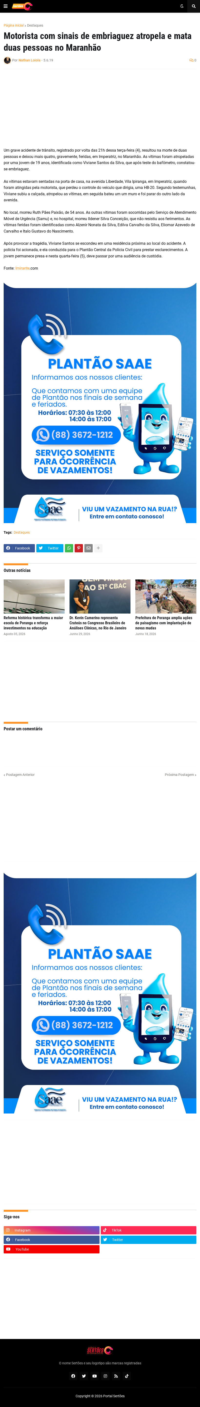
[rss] (116, 1376)
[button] (5, 6)
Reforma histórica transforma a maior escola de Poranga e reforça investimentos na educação (33, 623)
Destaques (35, 25)
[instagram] (105, 1376)
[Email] (88, 548)
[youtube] (94, 1376)
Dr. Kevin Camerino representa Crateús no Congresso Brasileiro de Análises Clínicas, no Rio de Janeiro (98, 623)
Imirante (22, 268)
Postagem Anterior (20, 775)
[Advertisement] (95, 108)
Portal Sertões (114, 1396)
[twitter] (84, 1376)
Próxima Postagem (179, 775)
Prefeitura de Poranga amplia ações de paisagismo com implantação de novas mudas (163, 623)
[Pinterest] (79, 548)
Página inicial (14, 25)
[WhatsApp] (69, 548)
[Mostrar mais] (98, 548)
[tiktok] (127, 1376)
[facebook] (73, 1376)
